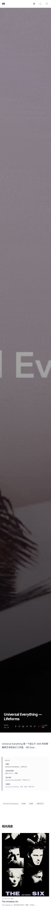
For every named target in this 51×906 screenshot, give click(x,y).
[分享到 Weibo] (27, 726)
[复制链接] (35, 726)
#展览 (31, 804)
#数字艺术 (40, 804)
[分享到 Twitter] (19, 726)
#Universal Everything (10, 804)
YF (3, 4)
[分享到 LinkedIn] (23, 726)
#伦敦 (24, 804)
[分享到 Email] (31, 726)
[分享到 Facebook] (16, 726)
